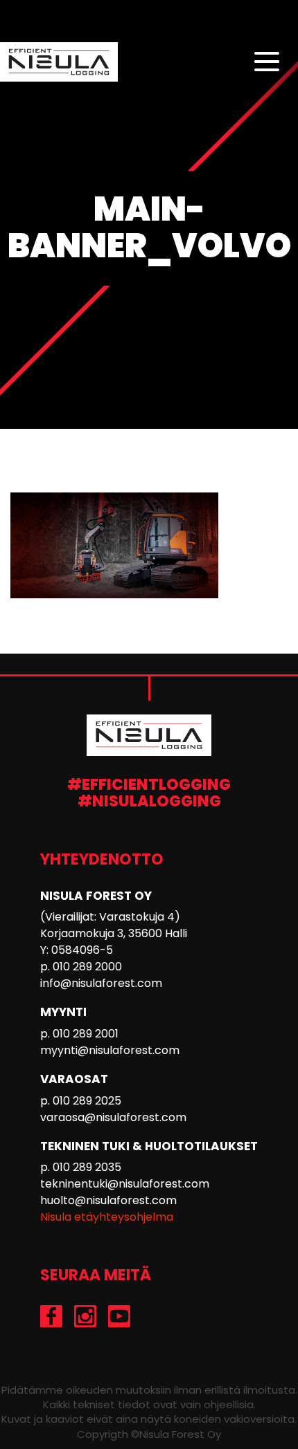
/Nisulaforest (51, 1316)
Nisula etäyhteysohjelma (106, 1217)
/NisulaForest (119, 1316)
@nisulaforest (85, 1316)
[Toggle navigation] (266, 62)
